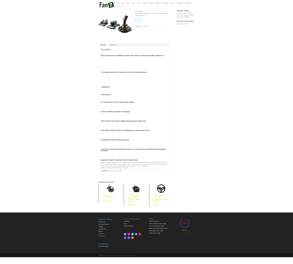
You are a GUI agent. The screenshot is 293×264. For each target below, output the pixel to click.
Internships (126, 221)
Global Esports (187, 3)
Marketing (151, 3)
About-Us (100, 231)
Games (133, 3)
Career (125, 223)
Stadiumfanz (158, 3)
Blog (122, 6)
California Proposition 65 (111, 170)
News (122, 3)
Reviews (103, 174)
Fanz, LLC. (184, 230)
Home (118, 3)
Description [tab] (103, 45)
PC (147, 26)
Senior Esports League (154, 233)
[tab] (134, 53)
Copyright (100, 226)
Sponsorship (180, 3)
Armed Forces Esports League (156, 226)
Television (128, 3)
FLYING (142, 26)
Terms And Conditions (103, 224)
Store (118, 6)
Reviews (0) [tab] (113, 45)
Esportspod (144, 3)
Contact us (101, 233)
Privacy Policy (101, 222)
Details (102, 54)
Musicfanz (165, 3)
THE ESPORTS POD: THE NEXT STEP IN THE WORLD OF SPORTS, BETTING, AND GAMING (185, 15)
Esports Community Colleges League (158, 228)
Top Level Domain (128, 226)
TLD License (101, 236)
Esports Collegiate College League (157, 223)
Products (171, 3)
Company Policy (102, 229)
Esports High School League (156, 230)
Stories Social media (103, 246)
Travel (138, 3)
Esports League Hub (154, 221)
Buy (138, 20)
